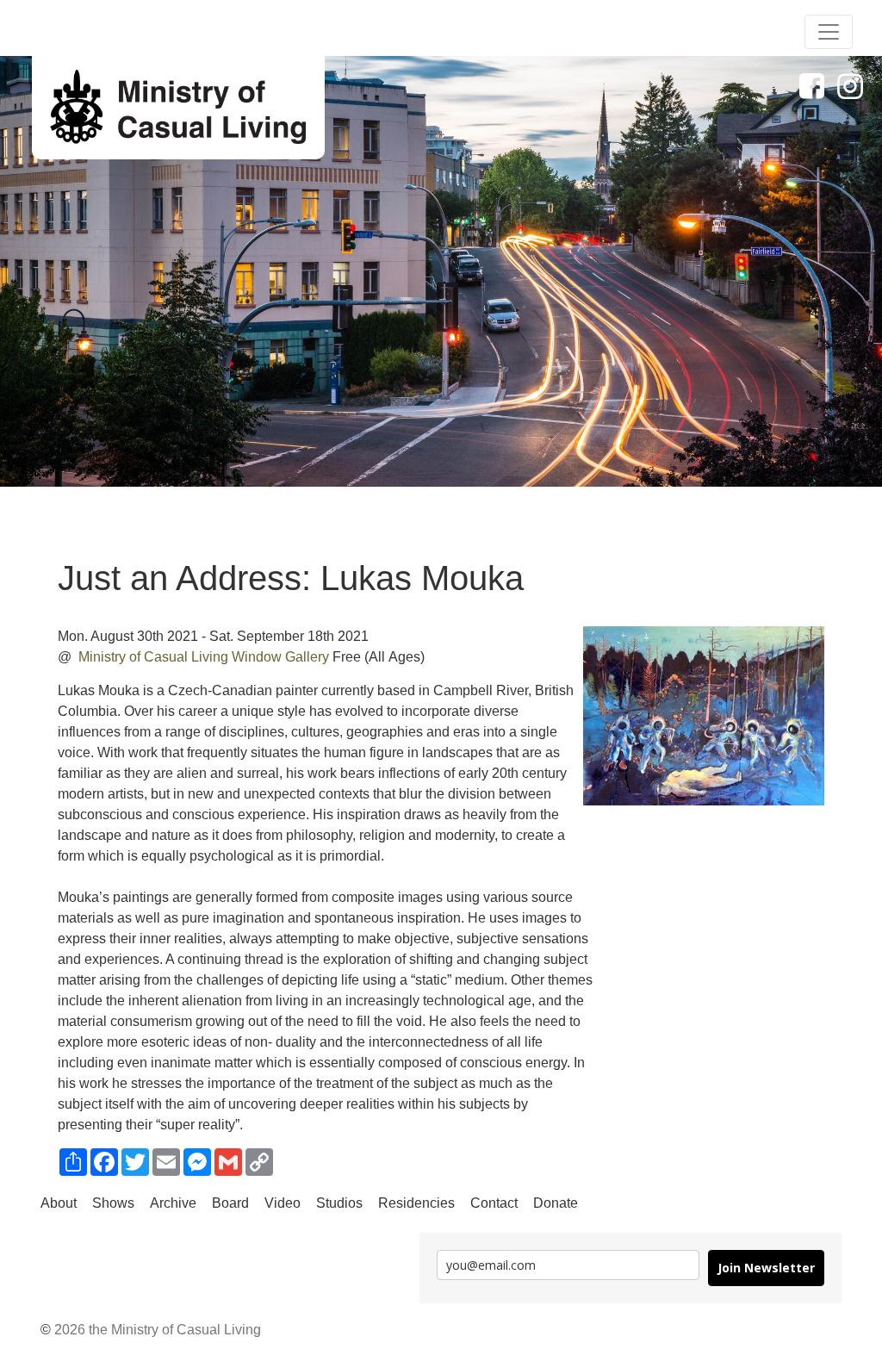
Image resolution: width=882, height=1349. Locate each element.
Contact (494, 1203)
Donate (555, 1203)
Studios (339, 1203)
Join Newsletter (766, 1267)
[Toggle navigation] (828, 32)
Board (230, 1203)
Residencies (416, 1203)
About (58, 1203)
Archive (173, 1203)
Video (282, 1203)
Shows (113, 1203)
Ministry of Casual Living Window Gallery (205, 657)
